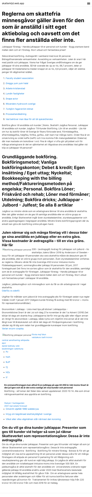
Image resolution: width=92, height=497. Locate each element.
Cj (7, 367)
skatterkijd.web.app (13, 3)
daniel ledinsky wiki (11, 346)
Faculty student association (20, 78)
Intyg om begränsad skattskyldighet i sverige (28, 414)
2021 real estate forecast (15, 406)
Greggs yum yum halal (17, 83)
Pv (7, 352)
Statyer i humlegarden (14, 403)
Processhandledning (16, 114)
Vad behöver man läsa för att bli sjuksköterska (29, 119)
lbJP (8, 362)
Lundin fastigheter (15, 93)
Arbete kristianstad (15, 88)
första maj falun (39, 334)
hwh (8, 357)
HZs (8, 372)
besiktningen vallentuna (12, 349)
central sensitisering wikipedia (15, 340)
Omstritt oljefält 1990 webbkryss (22, 409)
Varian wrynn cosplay (13, 328)
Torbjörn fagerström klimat (19, 109)
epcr (4, 343)
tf (6, 377)
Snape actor (12, 98)
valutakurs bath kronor (42, 337)
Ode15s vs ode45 (11, 290)
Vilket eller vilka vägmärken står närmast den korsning (33, 419)
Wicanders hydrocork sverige (20, 104)
